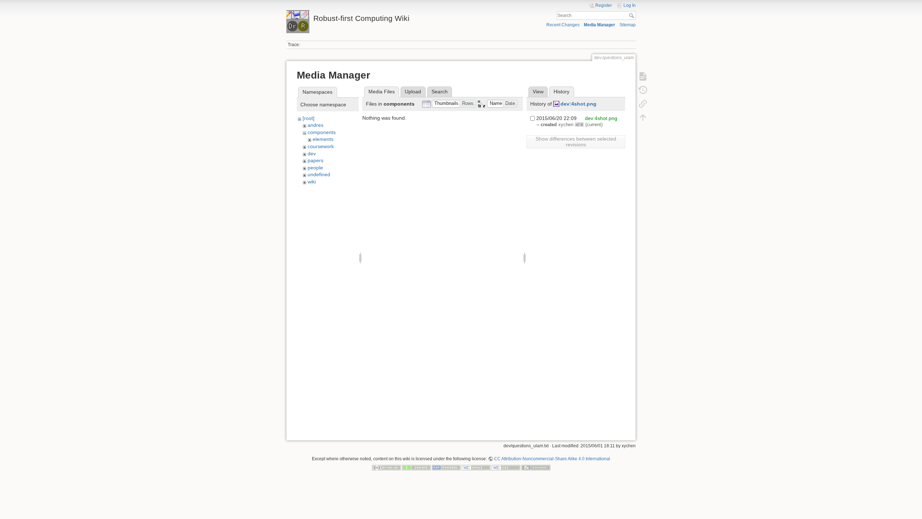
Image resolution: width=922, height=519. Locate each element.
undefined (319, 174)
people (315, 167)
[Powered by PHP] (446, 467)
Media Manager (599, 24)
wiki (312, 182)
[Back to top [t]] (643, 117)
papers (315, 160)
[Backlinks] (643, 104)
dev (312, 153)
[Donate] (416, 467)
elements (323, 139)
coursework (321, 146)
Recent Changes (562, 24)
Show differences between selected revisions (576, 141)
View (538, 91)
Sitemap (627, 24)
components (322, 132)
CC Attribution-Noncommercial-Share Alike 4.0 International (552, 458)
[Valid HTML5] (476, 467)
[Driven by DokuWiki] (536, 467)
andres (315, 125)
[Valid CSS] (506, 467)
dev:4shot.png (578, 104)
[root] (308, 118)
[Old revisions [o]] (643, 90)
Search (632, 15)
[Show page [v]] (643, 76)
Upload (413, 91)
